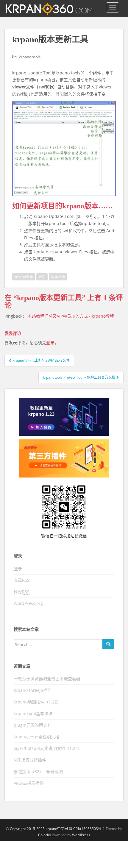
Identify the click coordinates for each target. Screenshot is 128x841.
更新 (42, 276)
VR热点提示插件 (29, 783)
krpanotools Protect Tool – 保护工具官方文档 (79, 377)
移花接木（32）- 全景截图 (38, 771)
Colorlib (44, 834)
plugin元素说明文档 (32, 725)
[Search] (108, 644)
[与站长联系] (64, 417)
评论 (21, 592)
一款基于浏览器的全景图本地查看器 (47, 678)
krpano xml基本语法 (33, 713)
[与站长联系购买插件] (64, 458)
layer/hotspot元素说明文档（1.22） (48, 748)
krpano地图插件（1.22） (37, 702)
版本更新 (58, 276)
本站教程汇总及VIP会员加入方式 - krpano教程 (71, 316)
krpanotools (29, 57)
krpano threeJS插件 (32, 690)
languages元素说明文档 (36, 736)
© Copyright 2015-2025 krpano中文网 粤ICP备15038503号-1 (55, 828)
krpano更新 (23, 276)
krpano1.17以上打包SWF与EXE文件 (41, 360)
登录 (50, 342)
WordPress (81, 834)
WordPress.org (28, 603)
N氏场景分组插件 (30, 760)
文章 (21, 580)
